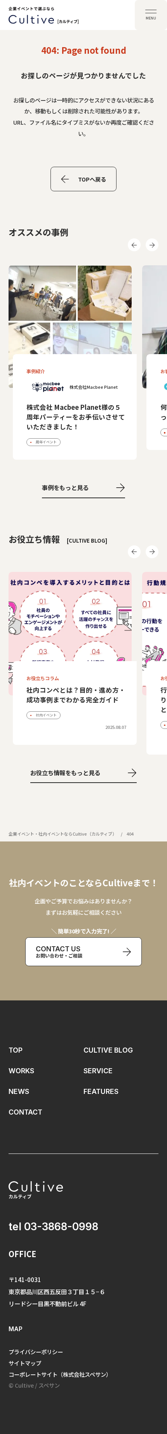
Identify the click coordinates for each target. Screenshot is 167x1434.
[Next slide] (152, 244)
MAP (16, 1329)
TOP (16, 1050)
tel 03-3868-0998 (53, 1226)
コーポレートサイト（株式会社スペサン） (60, 1374)
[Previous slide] (134, 244)
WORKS (21, 1071)
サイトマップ (25, 1363)
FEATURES (101, 1091)
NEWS (19, 1091)
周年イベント (46, 441)
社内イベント (46, 715)
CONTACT (25, 1112)
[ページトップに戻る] (150, 1383)
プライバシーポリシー (36, 1352)
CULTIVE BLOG (108, 1050)
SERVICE (98, 1071)
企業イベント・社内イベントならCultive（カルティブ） (63, 834)
